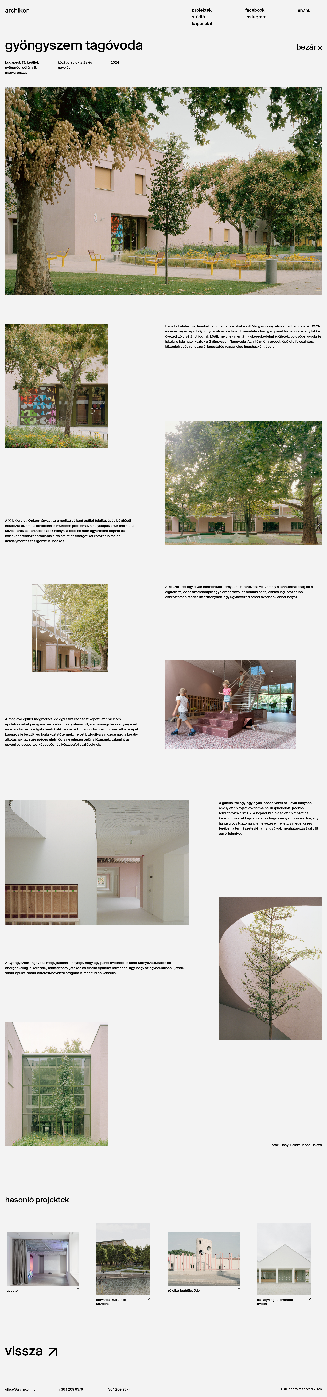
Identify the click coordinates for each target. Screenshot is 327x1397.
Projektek (202, 10)
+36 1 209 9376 (71, 1389)
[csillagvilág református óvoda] (284, 1259)
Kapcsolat (202, 23)
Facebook (254, 10)
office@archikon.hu (20, 1389)
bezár (306, 47)
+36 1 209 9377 (118, 1389)
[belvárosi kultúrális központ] (123, 1259)
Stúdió (198, 17)
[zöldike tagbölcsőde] (204, 1259)
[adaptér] (43, 1259)
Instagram (256, 17)
